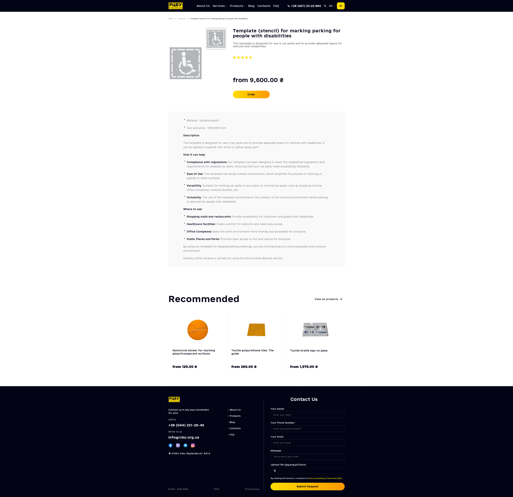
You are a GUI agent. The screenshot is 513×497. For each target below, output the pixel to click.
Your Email (277, 436)
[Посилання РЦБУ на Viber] (178, 445)
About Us (203, 5)
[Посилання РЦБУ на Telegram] (185, 445)
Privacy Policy (252, 489)
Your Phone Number (283, 422)
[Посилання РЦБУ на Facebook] (170, 445)
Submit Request (307, 486)
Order (251, 94)
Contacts (263, 5)
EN (331, 6)
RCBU (170, 18)
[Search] (325, 5)
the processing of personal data (325, 478)
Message (276, 450)
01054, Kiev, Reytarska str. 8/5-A (191, 453)
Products (236, 5)
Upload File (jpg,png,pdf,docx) (288, 464)
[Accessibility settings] (341, 5)
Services (219, 5)
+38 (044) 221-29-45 (186, 425)
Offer (216, 489)
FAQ (276, 5)
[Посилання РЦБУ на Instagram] (193, 445)
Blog (251, 5)
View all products (326, 299)
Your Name (278, 409)
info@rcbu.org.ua (183, 437)
